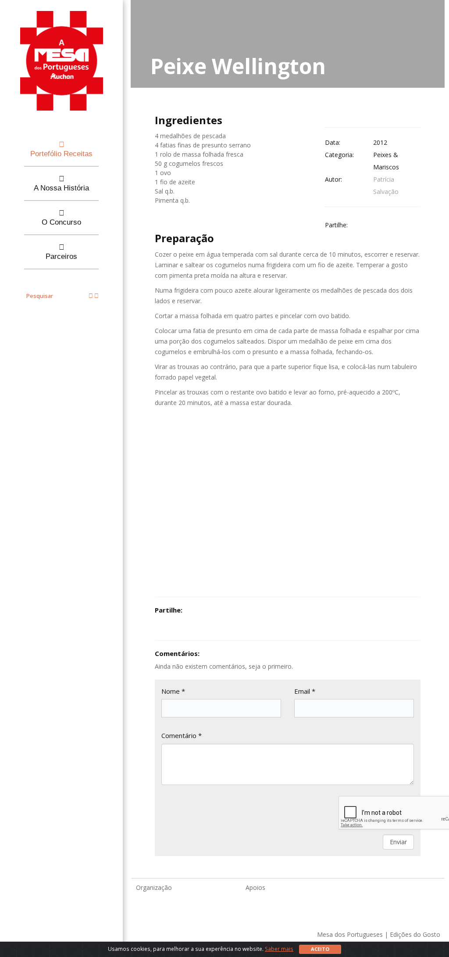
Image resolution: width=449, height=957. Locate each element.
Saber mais (279, 948)
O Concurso (61, 222)
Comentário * (181, 735)
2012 (380, 142)
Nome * (173, 691)
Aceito (320, 949)
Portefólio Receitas (61, 154)
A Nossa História (61, 188)
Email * (304, 691)
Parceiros (61, 256)
